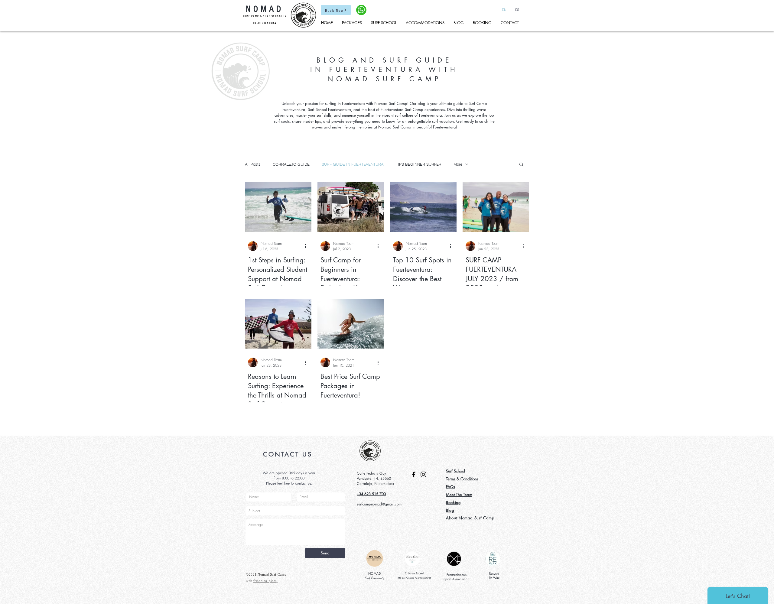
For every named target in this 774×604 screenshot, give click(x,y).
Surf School (455, 471)
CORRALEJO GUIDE (291, 164)
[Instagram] (423, 474)
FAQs (450, 486)
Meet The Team (459, 494)
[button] (521, 165)
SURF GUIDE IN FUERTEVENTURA (353, 164)
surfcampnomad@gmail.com (379, 504)
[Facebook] (414, 474)
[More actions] (307, 246)
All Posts (253, 164)
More (458, 164)
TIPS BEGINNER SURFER (418, 164)
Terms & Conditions (462, 479)
